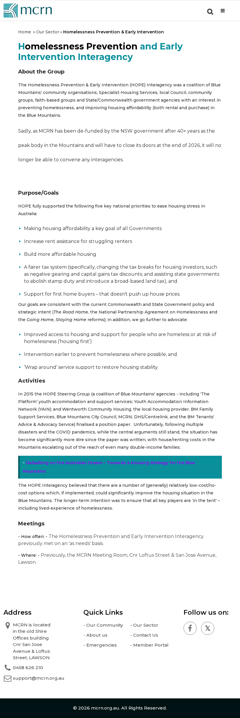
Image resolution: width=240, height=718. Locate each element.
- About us (95, 635)
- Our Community (103, 625)
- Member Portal (149, 645)
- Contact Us (144, 635)
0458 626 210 (28, 667)
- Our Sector (144, 625)
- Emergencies (100, 645)
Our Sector (47, 32)
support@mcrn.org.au (38, 678)
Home (24, 32)
